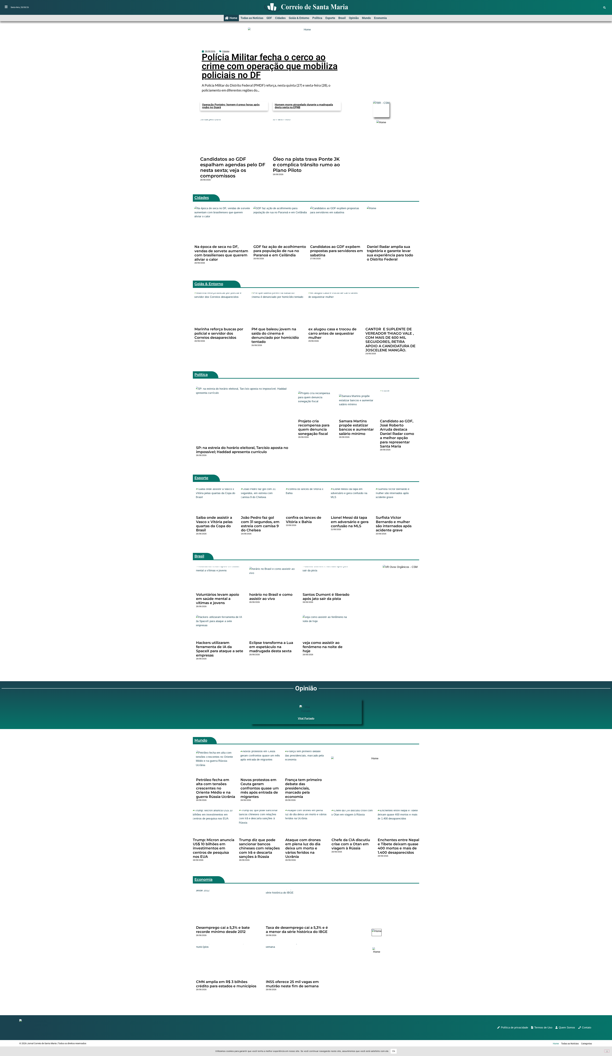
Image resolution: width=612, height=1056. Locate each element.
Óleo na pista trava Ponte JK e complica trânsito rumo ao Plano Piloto (306, 164)
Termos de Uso (543, 1027)
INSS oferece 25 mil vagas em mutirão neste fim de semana (292, 984)
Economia (380, 18)
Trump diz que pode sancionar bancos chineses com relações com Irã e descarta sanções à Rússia (259, 848)
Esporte (330, 18)
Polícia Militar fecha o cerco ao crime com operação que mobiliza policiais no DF (270, 66)
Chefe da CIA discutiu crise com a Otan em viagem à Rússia (351, 844)
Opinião (354, 18)
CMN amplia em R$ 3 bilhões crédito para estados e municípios (226, 984)
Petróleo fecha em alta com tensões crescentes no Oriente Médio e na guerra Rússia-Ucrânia (215, 788)
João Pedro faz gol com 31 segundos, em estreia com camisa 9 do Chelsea (260, 523)
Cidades (280, 18)
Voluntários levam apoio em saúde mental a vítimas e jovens (217, 598)
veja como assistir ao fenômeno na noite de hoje (322, 647)
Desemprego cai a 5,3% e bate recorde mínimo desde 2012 (223, 929)
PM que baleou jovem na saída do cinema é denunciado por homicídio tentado (275, 335)
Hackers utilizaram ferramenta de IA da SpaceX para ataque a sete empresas (219, 649)
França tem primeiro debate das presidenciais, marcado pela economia (303, 788)
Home (233, 18)
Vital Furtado (306, 718)
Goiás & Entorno (299, 18)
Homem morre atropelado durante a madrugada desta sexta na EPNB (304, 106)
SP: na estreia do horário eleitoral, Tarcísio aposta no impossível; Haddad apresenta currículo (242, 450)
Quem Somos (567, 1027)
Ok (393, 1051)
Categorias (586, 1043)
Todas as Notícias (251, 18)
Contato (586, 1027)
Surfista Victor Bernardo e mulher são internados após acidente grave (394, 523)
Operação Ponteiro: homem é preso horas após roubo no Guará (231, 106)
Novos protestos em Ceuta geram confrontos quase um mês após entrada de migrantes (259, 788)
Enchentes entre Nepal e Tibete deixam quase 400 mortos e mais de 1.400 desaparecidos (398, 846)
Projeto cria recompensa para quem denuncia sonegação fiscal (313, 427)
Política (317, 18)
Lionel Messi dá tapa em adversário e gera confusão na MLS (349, 521)
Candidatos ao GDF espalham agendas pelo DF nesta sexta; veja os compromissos (232, 167)
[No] (607, 1051)
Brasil (342, 18)
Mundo (366, 18)
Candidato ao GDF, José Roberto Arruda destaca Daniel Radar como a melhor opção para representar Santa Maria (397, 433)
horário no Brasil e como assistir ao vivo (270, 596)
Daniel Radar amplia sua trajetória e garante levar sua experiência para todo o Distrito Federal (390, 253)
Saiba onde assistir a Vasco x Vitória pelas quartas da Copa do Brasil (214, 523)
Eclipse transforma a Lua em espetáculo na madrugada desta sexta (271, 647)
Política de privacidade (514, 1027)
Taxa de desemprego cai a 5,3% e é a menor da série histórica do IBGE (297, 929)
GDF (269, 18)
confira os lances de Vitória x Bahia (303, 519)
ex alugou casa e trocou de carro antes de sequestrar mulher (332, 333)
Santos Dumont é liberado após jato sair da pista (326, 596)
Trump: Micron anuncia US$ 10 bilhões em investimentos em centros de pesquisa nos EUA (213, 848)
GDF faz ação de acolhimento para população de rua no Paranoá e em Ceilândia (279, 251)
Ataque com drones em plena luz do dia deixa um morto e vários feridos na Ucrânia (303, 848)
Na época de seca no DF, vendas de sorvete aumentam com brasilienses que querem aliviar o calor (221, 253)
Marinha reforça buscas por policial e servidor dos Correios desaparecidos (218, 333)
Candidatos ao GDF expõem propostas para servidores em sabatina (336, 251)
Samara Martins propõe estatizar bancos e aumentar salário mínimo (356, 427)
